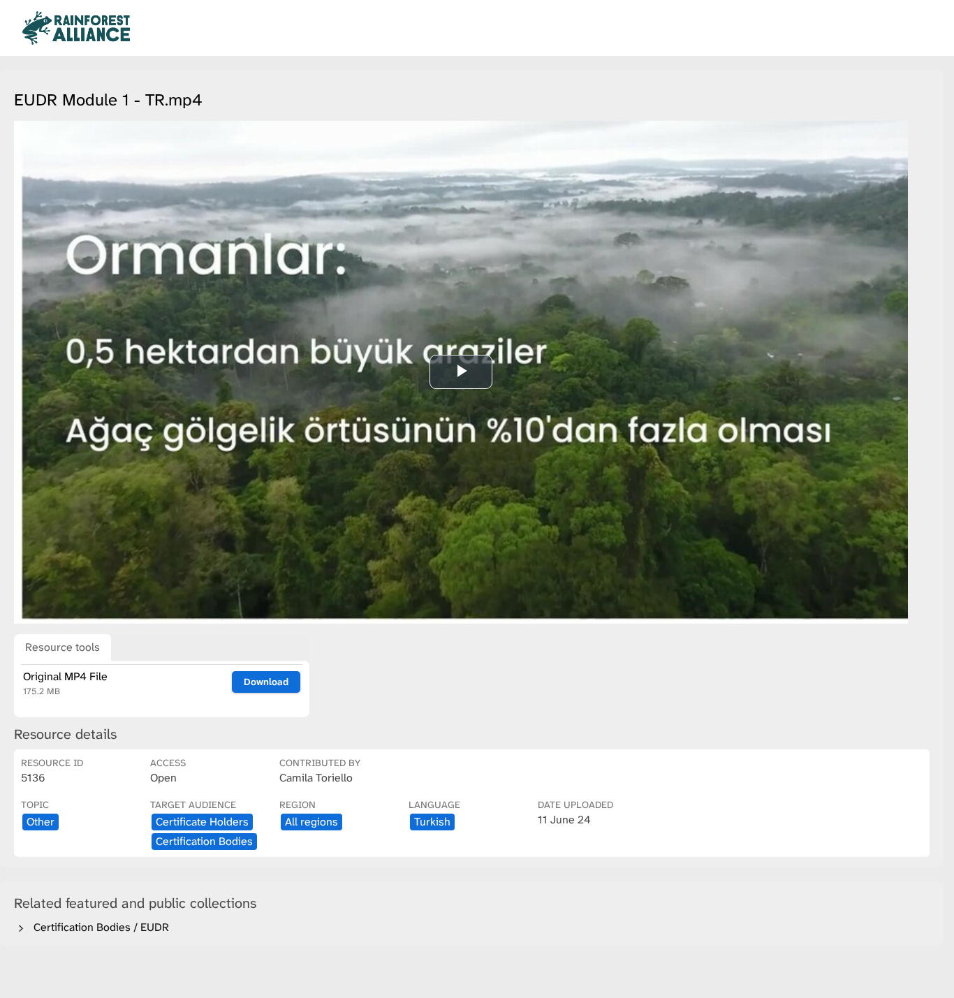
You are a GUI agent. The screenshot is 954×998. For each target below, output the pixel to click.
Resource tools (62, 647)
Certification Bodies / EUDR (98, 927)
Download (266, 681)
